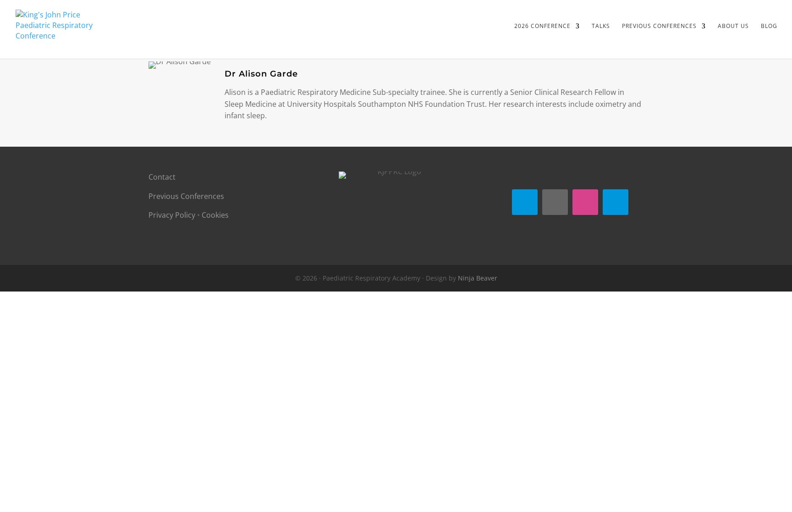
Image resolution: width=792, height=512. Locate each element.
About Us (733, 26)
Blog (769, 26)
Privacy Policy (171, 215)
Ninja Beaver (477, 278)
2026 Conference (542, 26)
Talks (601, 26)
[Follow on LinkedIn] (615, 202)
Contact (162, 177)
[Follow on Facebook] (525, 202)
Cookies (215, 215)
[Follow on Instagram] (585, 202)
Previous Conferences (186, 196)
